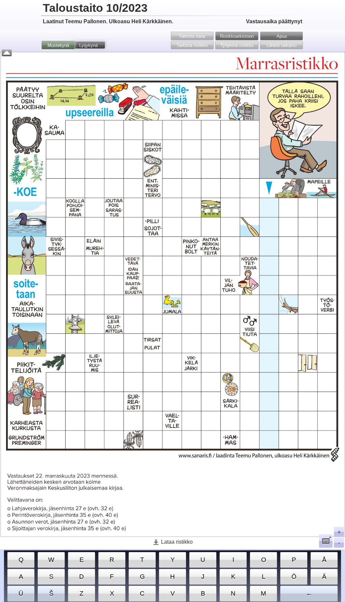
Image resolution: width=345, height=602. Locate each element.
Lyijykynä (88, 45)
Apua (282, 36)
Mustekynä (58, 45)
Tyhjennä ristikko (236, 45)
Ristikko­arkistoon (237, 36)
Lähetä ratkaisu (281, 45)
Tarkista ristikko (192, 45)
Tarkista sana (192, 36)
